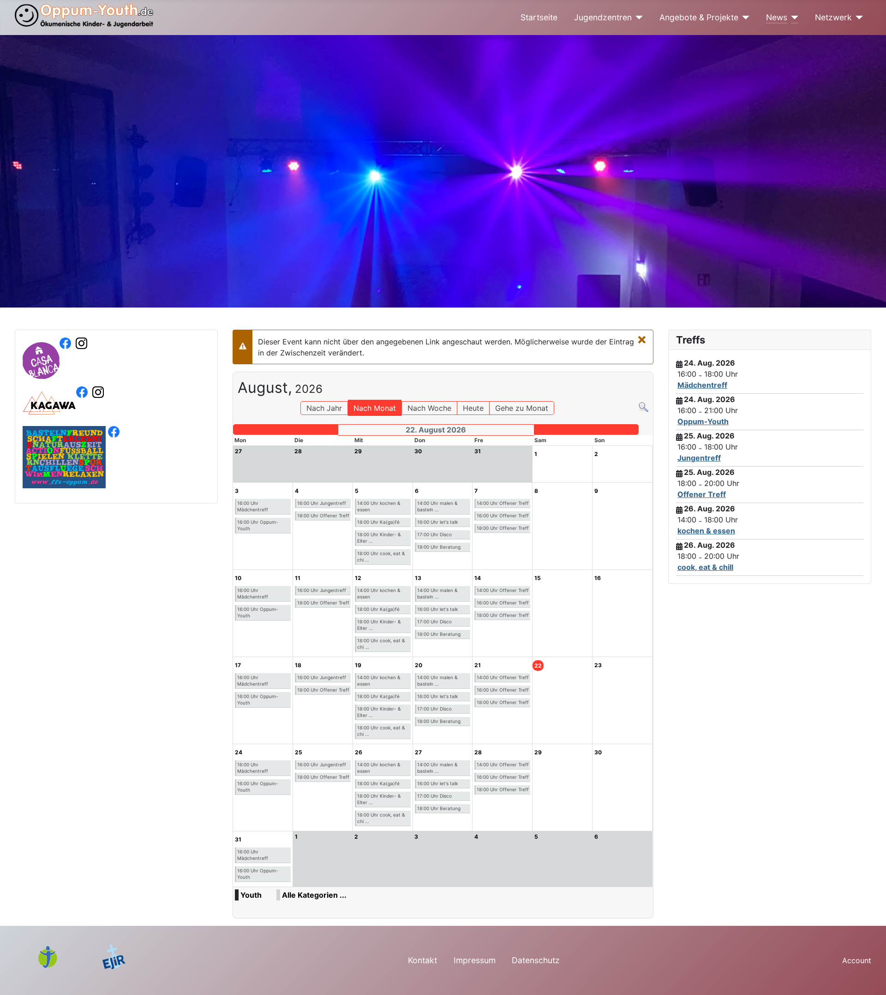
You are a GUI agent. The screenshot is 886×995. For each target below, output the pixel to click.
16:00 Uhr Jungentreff (321, 503)
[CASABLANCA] (41, 373)
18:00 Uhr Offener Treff (323, 515)
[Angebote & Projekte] (744, 18)
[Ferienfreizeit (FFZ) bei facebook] (114, 456)
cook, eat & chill (705, 567)
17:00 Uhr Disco (434, 534)
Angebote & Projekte (698, 17)
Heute (473, 408)
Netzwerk (833, 17)
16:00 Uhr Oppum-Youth (257, 525)
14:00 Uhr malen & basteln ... (437, 506)
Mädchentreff (702, 385)
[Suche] (643, 406)
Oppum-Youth (703, 421)
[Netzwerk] (857, 18)
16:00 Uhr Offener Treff (503, 515)
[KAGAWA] (49, 409)
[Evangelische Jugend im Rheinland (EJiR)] (114, 956)
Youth (251, 895)
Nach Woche (429, 408)
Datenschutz (536, 960)
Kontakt (422, 960)
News (776, 17)
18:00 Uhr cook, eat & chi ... (381, 557)
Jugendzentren (603, 17)
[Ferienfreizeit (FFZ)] (64, 456)
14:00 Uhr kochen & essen (378, 506)
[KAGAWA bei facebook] (82, 409)
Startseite (539, 17)
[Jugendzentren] (637, 18)
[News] (793, 18)
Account (856, 960)
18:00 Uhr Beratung (439, 547)
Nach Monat (374, 408)
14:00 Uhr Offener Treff (503, 503)
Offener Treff (701, 494)
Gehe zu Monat (521, 408)
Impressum (475, 960)
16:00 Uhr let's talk (437, 522)
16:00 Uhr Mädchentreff (252, 506)
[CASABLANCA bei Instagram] (81, 373)
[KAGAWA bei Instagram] (98, 409)
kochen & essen (706, 530)
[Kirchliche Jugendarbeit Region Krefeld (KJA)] (53, 956)
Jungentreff (699, 457)
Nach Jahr (324, 408)
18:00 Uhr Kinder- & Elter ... (379, 538)
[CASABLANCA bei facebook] (65, 373)
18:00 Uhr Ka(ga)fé (378, 522)
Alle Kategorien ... (314, 895)
